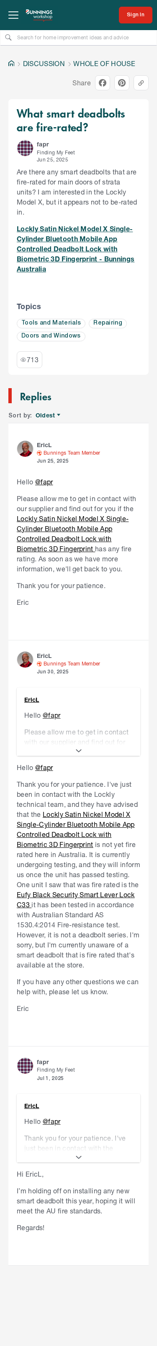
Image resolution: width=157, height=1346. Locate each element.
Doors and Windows (51, 336)
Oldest (46, 416)
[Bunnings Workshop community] (39, 15)
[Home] (11, 63)
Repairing (107, 323)
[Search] (8, 37)
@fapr (44, 482)
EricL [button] (44, 444)
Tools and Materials (51, 323)
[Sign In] (135, 15)
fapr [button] (43, 144)
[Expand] (78, 751)
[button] (25, 148)
